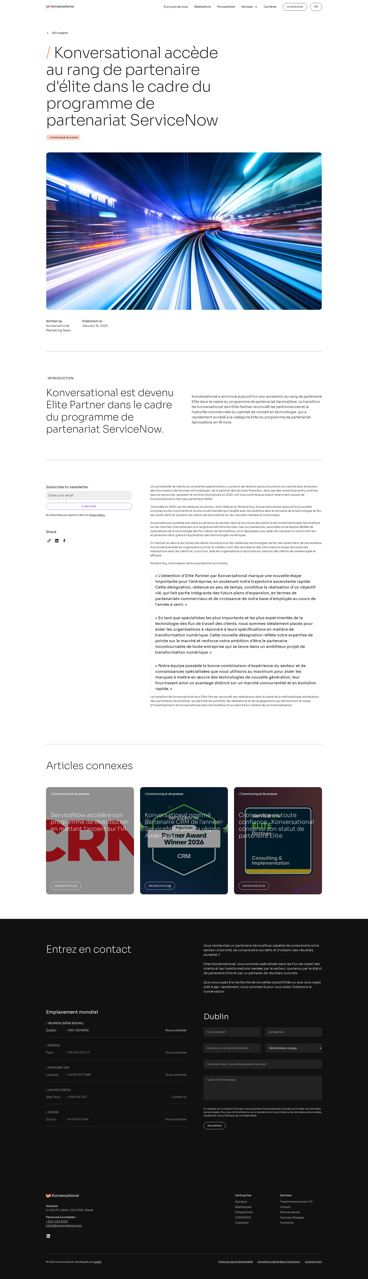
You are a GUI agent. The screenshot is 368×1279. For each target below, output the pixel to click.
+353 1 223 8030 (57, 1221)
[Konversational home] (62, 1195)
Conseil (285, 1207)
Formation (287, 1222)
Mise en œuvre (290, 1212)
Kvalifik (97, 1261)
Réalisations (202, 6)
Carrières (270, 6)
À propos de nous (176, 6)
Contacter (242, 1222)
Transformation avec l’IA (296, 1201)
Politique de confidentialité (235, 1261)
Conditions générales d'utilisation (278, 1261)
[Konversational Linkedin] (48, 1236)
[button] (249, 6)
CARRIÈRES (243, 1217)
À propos (241, 1201)
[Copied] (49, 541)
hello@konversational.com (64, 1225)
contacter (295, 6)
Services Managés (292, 1217)
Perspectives (226, 6)
